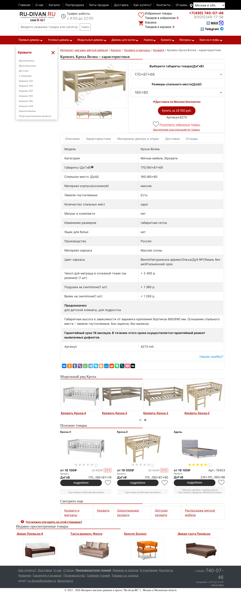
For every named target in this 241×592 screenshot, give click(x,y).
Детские (23, 70)
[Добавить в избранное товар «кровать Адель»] (221, 482)
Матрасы (185, 39)
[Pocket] (127, 366)
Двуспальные (26, 60)
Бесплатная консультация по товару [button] (176, 129)
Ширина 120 (26, 80)
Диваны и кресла (125, 570)
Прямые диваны (29, 39)
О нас (39, 5)
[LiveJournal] (122, 366)
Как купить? (142, 5)
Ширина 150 (26, 90)
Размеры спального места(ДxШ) (177, 84)
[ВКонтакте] (64, 366)
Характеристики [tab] (98, 139)
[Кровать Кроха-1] (163, 396)
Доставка (121, 5)
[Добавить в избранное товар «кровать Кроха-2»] (165, 482)
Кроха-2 (122, 431)
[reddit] (111, 366)
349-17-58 (208, 17)
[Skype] (96, 366)
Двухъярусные (27, 65)
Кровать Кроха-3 (114, 413)
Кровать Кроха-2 (197, 413)
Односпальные (27, 111)
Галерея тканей (98, 575)
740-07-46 (206, 13)
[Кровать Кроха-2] (205, 396)
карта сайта (217, 585)
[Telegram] (90, 366)
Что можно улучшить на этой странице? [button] (53, 522)
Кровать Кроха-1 (155, 413)
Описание (72, 139)
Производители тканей (93, 570)
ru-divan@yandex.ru (41, 581)
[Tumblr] (74, 366)
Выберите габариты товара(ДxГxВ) (176, 66)
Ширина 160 (26, 96)
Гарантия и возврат (47, 575)
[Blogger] (101, 366)
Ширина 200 (26, 106)
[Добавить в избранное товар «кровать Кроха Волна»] (156, 124)
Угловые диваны (58, 39)
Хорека (148, 39)
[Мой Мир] (106, 366)
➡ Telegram (209, 29)
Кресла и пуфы (209, 39)
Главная (24, 5)
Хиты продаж (99, 5)
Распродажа (75, 5)
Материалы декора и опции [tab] (138, 139)
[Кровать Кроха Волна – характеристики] (94, 85)
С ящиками (25, 75)
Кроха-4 (65, 431)
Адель (178, 431)
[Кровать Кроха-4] (81, 396)
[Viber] (80, 366)
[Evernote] (117, 366)
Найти (85, 27)
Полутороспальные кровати (35, 116)
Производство (74, 575)
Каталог (54, 5)
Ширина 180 (26, 101)
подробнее (81, 482)
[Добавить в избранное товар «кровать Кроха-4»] (108, 482)
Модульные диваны (90, 39)
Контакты (163, 5)
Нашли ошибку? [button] (211, 356)
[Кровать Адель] (199, 448)
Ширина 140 (26, 85)
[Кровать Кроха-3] (122, 396)
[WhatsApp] (85, 366)
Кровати (166, 39)
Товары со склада (124, 575)
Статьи (68, 570)
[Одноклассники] (69, 366)
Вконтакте (65, 581)
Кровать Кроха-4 (73, 413)
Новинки (24, 575)
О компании (149, 570)
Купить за (176, 110)
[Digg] (132, 366)
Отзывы (181, 5)
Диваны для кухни (123, 39)
